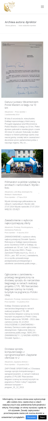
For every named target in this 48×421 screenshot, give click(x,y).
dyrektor (31, 22)
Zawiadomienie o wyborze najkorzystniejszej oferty (19, 222)
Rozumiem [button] (31, 417)
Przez (20, 112)
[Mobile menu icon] (42, 6)
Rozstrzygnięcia (27, 227)
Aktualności (9, 112)
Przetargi (17, 227)
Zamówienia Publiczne (13, 230)
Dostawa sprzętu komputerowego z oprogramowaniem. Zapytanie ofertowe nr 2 (21, 353)
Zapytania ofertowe (21, 362)
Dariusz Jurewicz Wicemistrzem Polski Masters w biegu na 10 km (21, 104)
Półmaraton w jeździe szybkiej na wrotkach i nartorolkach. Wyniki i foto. (22, 184)
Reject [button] (42, 417)
